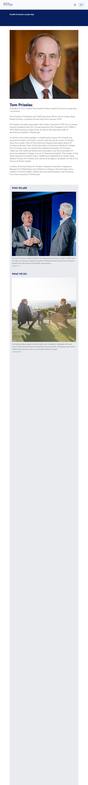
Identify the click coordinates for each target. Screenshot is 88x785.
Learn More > (17, 351)
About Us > (16, 265)
